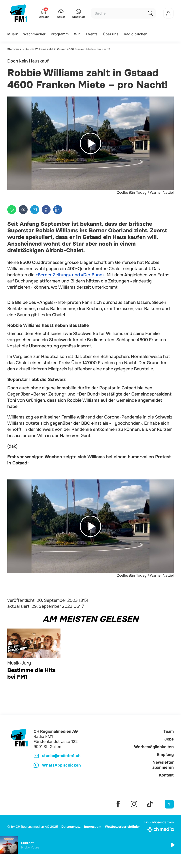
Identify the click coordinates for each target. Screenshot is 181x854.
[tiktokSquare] (149, 804)
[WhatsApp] (11, 209)
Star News (14, 49)
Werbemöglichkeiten (154, 746)
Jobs (169, 739)
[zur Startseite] (18, 13)
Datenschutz (71, 826)
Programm (59, 34)
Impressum (92, 826)
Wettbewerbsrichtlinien (123, 826)
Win (77, 34)
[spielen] (172, 845)
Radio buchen (135, 34)
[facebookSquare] (118, 804)
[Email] (34, 209)
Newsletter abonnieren (163, 765)
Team (168, 731)
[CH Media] (159, 828)
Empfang (165, 754)
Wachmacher (34, 34)
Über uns (111, 34)
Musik (12, 34)
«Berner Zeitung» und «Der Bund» (70, 275)
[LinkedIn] (57, 209)
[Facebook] (46, 209)
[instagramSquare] (134, 804)
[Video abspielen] (90, 143)
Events (92, 34)
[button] (78, 13)
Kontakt (166, 775)
